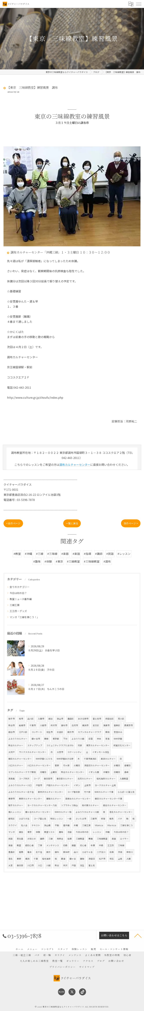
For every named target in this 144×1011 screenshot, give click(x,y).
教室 (19, 845)
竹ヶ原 (66, 765)
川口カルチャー (15, 765)
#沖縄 (28, 554)
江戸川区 (23, 732)
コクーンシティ (74, 752)
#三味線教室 (92, 561)
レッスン (97, 832)
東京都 (56, 738)
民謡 (10, 838)
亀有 (29, 852)
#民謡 (110, 554)
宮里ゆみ (118, 732)
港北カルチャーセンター (121, 812)
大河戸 (11, 752)
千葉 (36, 858)
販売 (111, 818)
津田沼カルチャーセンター (97, 765)
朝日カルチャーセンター (20, 758)
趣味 (61, 832)
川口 (40, 865)
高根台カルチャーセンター (78, 798)
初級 (65, 845)
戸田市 (39, 785)
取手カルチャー (15, 805)
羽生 (82, 865)
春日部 (20, 865)
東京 (29, 832)
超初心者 (29, 845)
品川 (76, 852)
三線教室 (80, 838)
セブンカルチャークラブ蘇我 (22, 772)
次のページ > (131, 523)
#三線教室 (73, 561)
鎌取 (82, 858)
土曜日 (54, 772)
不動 (57, 825)
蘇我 (107, 732)
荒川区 (121, 718)
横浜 (27, 858)
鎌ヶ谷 (73, 858)
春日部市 (48, 778)
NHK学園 (118, 738)
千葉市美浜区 (90, 758)
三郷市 (93, 818)
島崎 (126, 772)
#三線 (39, 554)
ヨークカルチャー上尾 (105, 785)
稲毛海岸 (46, 858)
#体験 (48, 561)
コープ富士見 (40, 818)
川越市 (43, 725)
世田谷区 (109, 718)
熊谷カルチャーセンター (72, 772)
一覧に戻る (72, 523)
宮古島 (20, 838)
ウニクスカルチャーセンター (32, 752)
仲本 (99, 738)
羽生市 (49, 732)
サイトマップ (87, 966)
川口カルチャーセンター (39, 765)
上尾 (120, 858)
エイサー (124, 838)
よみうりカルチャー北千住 (21, 791)
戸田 (74, 865)
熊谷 (57, 865)
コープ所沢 (24, 778)
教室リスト (49, 832)
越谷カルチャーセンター (114, 805)
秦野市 (11, 798)
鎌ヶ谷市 (36, 738)
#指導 (87, 554)
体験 (38, 832)
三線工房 (14, 605)
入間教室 (124, 778)
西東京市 (128, 725)
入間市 (41, 718)
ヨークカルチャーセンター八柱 (42, 805)
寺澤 (93, 845)
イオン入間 (94, 772)
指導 (69, 838)
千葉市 (33, 725)
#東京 (59, 561)
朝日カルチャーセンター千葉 (108, 798)
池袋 (69, 832)
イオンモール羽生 (100, 752)
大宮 (10, 865)
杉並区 (60, 732)
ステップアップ (34, 745)
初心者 (83, 845)
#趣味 (37, 561)
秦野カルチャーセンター (30, 798)
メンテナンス (52, 845)
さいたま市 (81, 818)
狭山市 (60, 718)
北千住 (39, 852)
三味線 (121, 845)
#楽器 (65, 554)
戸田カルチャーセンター (58, 785)
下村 (65, 738)
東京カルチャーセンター (97, 745)
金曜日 (127, 765)
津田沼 (92, 858)
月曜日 (43, 772)
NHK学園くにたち (44, 758)
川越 (48, 865)
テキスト (36, 825)
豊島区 (11, 852)
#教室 (17, 554)
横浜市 (85, 725)
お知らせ (31, 838)
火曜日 (77, 765)
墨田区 (70, 718)
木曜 (76, 825)
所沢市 (54, 725)
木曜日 (106, 772)
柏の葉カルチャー (90, 805)
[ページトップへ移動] (137, 935)
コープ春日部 (73, 791)
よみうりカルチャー (17, 738)
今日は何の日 (82, 832)
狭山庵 (47, 825)
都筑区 (11, 818)
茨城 (120, 852)
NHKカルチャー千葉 (104, 791)
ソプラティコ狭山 (69, 805)
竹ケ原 (87, 791)
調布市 (64, 725)
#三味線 (52, 554)
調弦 (21, 832)
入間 (128, 858)
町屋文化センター (122, 745)
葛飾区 (117, 725)
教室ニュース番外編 (21, 599)
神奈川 (129, 852)
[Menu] (139, 4)
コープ (37, 778)
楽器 (10, 845)
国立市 (70, 732)
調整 (74, 845)
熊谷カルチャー (15, 745)
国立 (48, 852)
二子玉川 (101, 852)
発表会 (60, 838)
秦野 (19, 858)
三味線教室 (102, 838)
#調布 (107, 561)
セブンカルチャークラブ (89, 732)
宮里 (107, 738)
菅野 (57, 765)
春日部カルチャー (65, 778)
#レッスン (123, 554)
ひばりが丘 (24, 818)
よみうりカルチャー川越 (87, 812)
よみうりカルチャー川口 (20, 785)
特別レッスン (56, 818)
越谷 (50, 718)
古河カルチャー (85, 778)
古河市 (75, 725)
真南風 (11, 778)
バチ (120, 818)
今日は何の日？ (18, 593)
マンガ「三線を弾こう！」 (24, 617)
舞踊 (91, 838)
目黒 (112, 852)
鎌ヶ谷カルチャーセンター (38, 812)
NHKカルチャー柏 (63, 812)
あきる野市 (83, 718)
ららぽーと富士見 (126, 791)
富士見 (92, 865)
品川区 (30, 718)
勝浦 (63, 858)
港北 (10, 858)
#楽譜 (76, 554)
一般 (69, 818)
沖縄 (107, 832)
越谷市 (11, 732)
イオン (77, 785)
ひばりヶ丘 (87, 852)
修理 (103, 818)
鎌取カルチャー (53, 798)
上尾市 (87, 785)
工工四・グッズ (18, 611)
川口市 (30, 865)
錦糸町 (66, 852)
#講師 (98, 554)
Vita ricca (111, 825)
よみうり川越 (78, 738)
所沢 (65, 865)
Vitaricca (99, 825)
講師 (42, 838)
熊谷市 (11, 725)
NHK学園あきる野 (65, 758)
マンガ (11, 832)
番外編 (66, 825)
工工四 (110, 845)
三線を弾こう (126, 825)
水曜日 (117, 765)
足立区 (96, 725)
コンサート (37, 732)
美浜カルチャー (108, 758)
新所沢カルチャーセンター (50, 791)
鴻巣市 (106, 725)
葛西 (21, 852)
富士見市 (97, 718)
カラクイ (12, 825)
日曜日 (117, 772)
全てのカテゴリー (19, 587)
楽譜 (114, 838)
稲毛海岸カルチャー (106, 778)
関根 (46, 738)
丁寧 (40, 845)
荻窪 (91, 738)
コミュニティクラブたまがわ (60, 745)
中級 (101, 845)
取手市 (11, 718)
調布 (57, 852)
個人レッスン (14, 812)
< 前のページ (13, 523)
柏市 (21, 718)
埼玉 (112, 858)
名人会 (24, 825)
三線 (50, 838)
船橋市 (22, 725)
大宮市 (60, 752)
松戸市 (102, 858)
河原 (80, 745)
